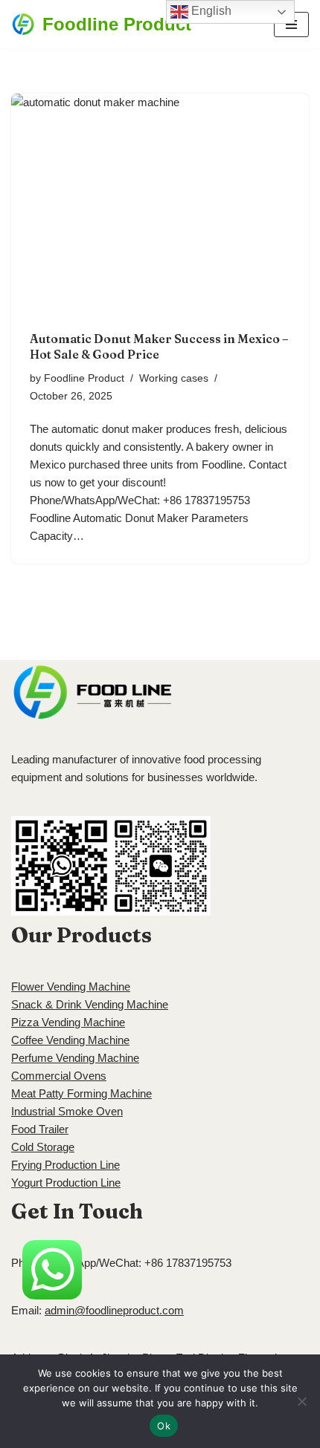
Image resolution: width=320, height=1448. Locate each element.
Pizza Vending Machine (68, 1022)
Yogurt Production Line (66, 1182)
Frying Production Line (65, 1164)
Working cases (173, 378)
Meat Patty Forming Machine (81, 1093)
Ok (163, 1426)
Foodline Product (84, 378)
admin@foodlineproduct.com (114, 1310)
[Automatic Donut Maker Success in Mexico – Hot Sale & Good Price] (160, 205)
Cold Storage (42, 1147)
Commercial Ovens (58, 1075)
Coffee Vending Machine (70, 1040)
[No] (301, 1401)
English (209, 10)
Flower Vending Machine (70, 986)
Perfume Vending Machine (75, 1057)
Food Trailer (39, 1129)
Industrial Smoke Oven (67, 1111)
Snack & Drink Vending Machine (89, 1004)
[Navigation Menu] (291, 24)
